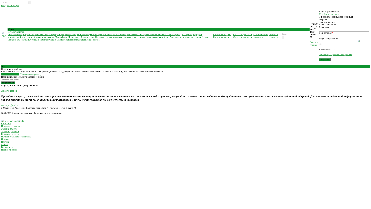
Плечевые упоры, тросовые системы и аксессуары (120, 37)
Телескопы (22, 39)
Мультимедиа (87, 37)
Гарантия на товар (10, 134)
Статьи (4, 144)
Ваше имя (324, 27)
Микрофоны (61, 37)
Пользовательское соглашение (16, 136)
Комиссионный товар (30, 37)
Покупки (5, 142)
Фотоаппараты (15, 34)
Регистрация (13, 5)
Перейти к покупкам (329, 14)
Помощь (5, 139)
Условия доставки (10, 131)
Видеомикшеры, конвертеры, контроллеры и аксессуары (114, 34)
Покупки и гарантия (11, 126)
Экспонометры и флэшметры (71, 39)
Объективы (43, 34)
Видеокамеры (30, 34)
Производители (9, 149)
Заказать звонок (314, 43)
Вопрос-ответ (8, 147)
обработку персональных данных (335, 54)
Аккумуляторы (56, 34)
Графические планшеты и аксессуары (161, 34)
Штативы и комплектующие (42, 39)
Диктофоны (186, 34)
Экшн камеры (93, 39)
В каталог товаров (10, 74)
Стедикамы (151, 37)
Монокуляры (74, 37)
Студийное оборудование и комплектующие (179, 37)
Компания (6, 123)
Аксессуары (70, 34)
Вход (3, 5)
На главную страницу (30, 74)
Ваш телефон (326, 33)
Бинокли (81, 34)
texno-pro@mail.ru (10, 105)
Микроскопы (47, 37)
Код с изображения (328, 38)
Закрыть (323, 19)
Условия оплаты (9, 129)
